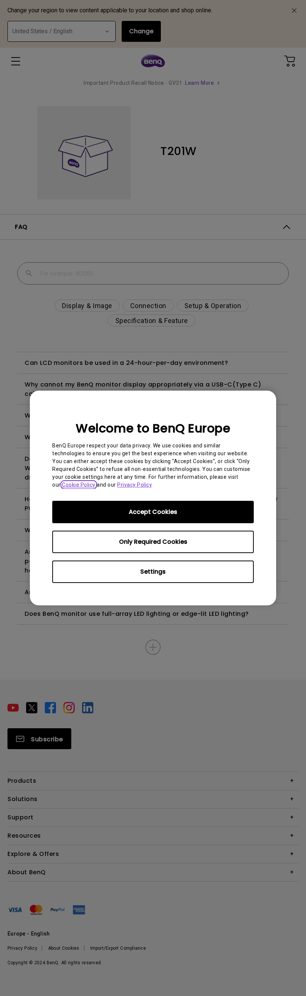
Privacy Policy (134, 485)
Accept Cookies (153, 512)
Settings (153, 571)
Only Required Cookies (153, 541)
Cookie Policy (79, 485)
